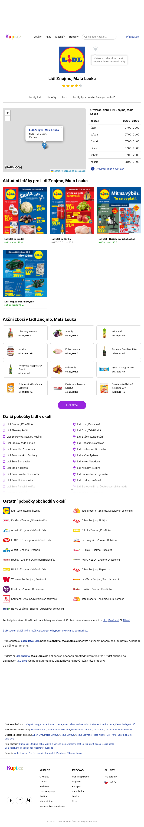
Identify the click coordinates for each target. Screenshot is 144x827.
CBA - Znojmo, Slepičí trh (96, 569)
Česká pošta (108, 744)
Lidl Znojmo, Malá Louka (44, 130)
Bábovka (71, 753)
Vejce (118, 724)
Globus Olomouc (83, 735)
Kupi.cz (22, 660)
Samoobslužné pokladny (17, 748)
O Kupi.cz (44, 776)
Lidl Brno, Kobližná (17, 467)
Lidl (105, 620)
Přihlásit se (132, 36)
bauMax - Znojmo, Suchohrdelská (100, 579)
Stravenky (24, 744)
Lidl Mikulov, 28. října (88, 467)
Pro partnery (110, 776)
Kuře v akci (95, 724)
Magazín (60, 36)
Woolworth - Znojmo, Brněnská (28, 579)
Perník (31, 753)
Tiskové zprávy (47, 791)
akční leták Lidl (30, 640)
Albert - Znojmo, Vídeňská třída (28, 530)
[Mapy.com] (28, 801)
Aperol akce (69, 724)
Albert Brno (37, 735)
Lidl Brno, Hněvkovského (20, 480)
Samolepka (78, 791)
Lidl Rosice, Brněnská (89, 480)
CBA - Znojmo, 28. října (94, 520)
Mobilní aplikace (80, 776)
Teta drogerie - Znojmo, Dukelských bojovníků (107, 510)
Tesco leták (99, 729)
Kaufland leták (125, 729)
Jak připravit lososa (91, 744)
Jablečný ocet (74, 744)
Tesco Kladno (99, 735)
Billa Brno (9, 739)
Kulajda (23, 753)
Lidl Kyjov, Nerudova (88, 461)
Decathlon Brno (125, 735)
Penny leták (77, 729)
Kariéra (43, 796)
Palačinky (61, 753)
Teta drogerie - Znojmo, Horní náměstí (103, 599)
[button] (44, 145)
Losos (79, 753)
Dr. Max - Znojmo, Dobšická (97, 550)
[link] (25, 216)
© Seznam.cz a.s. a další (73, 170)
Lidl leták (88, 729)
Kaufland (113, 620)
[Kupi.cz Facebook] (10, 801)
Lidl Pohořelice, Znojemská (92, 474)
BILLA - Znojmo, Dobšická (96, 530)
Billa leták (65, 729)
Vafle (16, 753)
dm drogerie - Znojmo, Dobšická (99, 540)
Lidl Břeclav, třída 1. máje (21, 443)
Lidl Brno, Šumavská (18, 461)
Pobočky (51, 97)
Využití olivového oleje (55, 744)
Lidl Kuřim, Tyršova (87, 455)
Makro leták (111, 729)
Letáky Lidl (35, 97)
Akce (48, 36)
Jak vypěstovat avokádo (41, 748)
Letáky (37, 36)
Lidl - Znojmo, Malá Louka (25, 510)
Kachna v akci (82, 724)
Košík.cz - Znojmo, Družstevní (27, 589)
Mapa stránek (47, 801)
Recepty (73, 36)
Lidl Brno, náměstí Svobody (22, 455)
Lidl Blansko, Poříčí (17, 430)
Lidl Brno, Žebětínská (89, 430)
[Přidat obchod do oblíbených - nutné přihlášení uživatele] (95, 49)
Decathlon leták (39, 729)
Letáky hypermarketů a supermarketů (94, 97)
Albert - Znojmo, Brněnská (26, 550)
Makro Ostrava (51, 735)
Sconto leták (54, 729)
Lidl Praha (111, 735)
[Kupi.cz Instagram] (19, 801)
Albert (126, 620)
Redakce (44, 786)
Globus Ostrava (66, 735)
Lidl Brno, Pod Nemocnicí (21, 449)
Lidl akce (72, 405)
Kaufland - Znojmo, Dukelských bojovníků (34, 599)
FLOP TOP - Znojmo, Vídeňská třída (31, 540)
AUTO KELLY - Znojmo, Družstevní (101, 559)
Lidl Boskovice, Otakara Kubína (24, 436)
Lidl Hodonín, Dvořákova (90, 443)
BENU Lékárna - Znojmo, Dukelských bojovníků (37, 608)
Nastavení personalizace (52, 806)
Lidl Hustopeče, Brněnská (91, 449)
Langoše (40, 753)
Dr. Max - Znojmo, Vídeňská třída (29, 520)
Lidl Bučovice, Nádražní (90, 436)
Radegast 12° (128, 724)
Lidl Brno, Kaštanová (88, 424)
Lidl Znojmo (23, 655)
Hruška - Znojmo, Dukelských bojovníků (33, 559)
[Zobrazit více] (72, 489)
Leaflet (56, 170)
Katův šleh (50, 753)
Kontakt (43, 781)
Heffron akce (108, 724)
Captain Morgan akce (36, 724)
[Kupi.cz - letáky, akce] (13, 37)
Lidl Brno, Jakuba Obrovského (23, 474)
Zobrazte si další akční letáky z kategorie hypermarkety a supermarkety (45, 630)
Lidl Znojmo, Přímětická (20, 424)
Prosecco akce (55, 724)
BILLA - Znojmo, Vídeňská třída (28, 569)
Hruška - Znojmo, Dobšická (97, 589)
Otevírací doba (37, 744)
